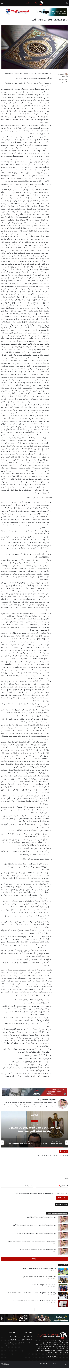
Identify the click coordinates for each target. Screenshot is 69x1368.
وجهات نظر (34, 1121)
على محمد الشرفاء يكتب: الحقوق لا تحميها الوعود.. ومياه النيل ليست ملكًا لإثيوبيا (34, 1225)
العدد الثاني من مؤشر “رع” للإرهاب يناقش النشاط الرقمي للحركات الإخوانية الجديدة (34, 1301)
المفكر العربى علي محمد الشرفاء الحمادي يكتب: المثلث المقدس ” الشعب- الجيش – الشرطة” (31, 1241)
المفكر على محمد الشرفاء (47, 1100)
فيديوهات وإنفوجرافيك (10, 1342)
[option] (34, 1129)
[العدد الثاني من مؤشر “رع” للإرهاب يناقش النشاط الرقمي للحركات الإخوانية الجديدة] (63, 1303)
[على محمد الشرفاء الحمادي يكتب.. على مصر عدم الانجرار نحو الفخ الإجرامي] (63, 1235)
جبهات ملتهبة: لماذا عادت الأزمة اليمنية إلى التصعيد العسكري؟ (39, 1276)
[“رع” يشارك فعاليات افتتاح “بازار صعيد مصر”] (63, 1287)
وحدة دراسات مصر (28, 1336)
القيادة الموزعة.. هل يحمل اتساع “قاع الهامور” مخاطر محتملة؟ (39, 1268)
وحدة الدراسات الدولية (27, 1339)
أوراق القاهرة (13, 1336)
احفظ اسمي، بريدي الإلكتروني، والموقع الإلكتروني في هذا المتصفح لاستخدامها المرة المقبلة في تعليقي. (40, 1193)
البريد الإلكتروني (63, 1186)
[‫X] (53, 1356)
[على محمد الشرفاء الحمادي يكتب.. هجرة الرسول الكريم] (63, 1219)
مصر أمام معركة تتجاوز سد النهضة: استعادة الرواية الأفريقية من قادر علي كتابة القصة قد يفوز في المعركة (34, 1131)
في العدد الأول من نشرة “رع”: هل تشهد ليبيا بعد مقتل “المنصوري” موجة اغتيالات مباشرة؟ (32, 1293)
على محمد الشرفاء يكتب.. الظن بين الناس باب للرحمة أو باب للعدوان (38, 1249)
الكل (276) (34, 1259)
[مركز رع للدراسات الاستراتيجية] (34, 3)
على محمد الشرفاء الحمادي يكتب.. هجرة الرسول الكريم (41, 1217)
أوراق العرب (13, 1339)
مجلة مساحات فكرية (10, 1345)
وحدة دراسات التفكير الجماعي (26, 1342)
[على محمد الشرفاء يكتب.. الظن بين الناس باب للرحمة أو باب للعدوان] (63, 1251)
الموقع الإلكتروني (29, 1186)
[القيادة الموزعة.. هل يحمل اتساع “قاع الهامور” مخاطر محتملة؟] (63, 1271)
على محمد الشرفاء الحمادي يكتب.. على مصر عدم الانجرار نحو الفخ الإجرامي (36, 1233)
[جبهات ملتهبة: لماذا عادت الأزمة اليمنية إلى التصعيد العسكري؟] (63, 1279)
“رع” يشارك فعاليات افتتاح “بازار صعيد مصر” (44, 1284)
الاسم (66, 1178)
